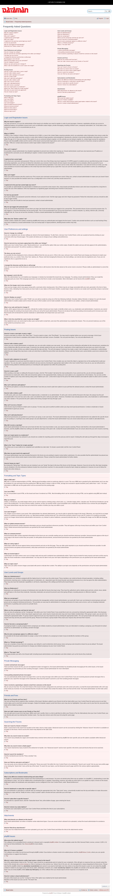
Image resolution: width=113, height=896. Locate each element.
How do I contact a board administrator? (68, 103)
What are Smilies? (9, 101)
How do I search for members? (65, 72)
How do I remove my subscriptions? (67, 84)
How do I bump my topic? (11, 91)
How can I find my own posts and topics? (68, 73)
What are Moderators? (63, 34)
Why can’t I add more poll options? (13, 78)
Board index (9, 890)
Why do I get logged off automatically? (14, 44)
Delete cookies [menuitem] (94, 890)
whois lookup (24, 864)
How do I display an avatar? (11, 62)
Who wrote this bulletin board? (65, 98)
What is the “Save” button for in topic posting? (16, 88)
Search (106, 11)
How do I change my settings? (12, 52)
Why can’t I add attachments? (12, 83)
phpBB (87, 279)
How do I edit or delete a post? (12, 73)
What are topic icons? (10, 111)
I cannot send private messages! (66, 50)
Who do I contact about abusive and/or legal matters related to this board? (77, 101)
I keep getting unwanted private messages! (68, 52)
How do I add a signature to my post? (14, 74)
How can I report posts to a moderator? (14, 86)
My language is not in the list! (12, 59)
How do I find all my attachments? (66, 92)
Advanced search (109, 11)
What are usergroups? (63, 36)
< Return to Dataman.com (56, 2)
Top (7, 129)
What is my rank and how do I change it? (15, 64)
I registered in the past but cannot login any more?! (17, 41)
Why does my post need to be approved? (15, 90)
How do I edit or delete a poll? (12, 80)
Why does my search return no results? (68, 68)
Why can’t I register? (9, 36)
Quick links (9, 18)
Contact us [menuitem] (84, 890)
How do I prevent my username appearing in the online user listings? (22, 53)
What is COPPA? (8, 34)
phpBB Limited (54, 842)
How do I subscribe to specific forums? (67, 83)
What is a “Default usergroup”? (65, 42)
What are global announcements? (13, 104)
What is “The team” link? (64, 44)
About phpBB (29, 844)
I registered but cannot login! (11, 37)
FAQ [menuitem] (16, 18)
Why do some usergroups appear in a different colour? (72, 41)
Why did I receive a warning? (12, 85)
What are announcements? (11, 106)
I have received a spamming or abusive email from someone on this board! (77, 53)
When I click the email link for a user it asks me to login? (19, 65)
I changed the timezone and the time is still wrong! (17, 57)
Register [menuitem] (101, 18)
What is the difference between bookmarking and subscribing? (74, 79)
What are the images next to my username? (16, 60)
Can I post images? (9, 102)
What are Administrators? (64, 32)
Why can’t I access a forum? (12, 81)
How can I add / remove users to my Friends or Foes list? (72, 61)
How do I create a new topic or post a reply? (16, 71)
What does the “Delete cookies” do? (13, 46)
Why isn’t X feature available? (65, 99)
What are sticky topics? (10, 107)
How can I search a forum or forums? (67, 67)
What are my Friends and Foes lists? (67, 59)
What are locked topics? (10, 109)
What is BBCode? (9, 97)
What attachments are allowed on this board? (69, 90)
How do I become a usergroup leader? (67, 39)
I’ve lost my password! (10, 42)
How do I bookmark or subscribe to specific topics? (71, 81)
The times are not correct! (11, 55)
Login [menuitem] (107, 18)
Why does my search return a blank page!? (69, 70)
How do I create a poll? (10, 76)
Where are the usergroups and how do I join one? (70, 37)
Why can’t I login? (9, 39)
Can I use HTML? (9, 99)
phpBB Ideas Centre (85, 852)
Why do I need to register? (11, 32)
